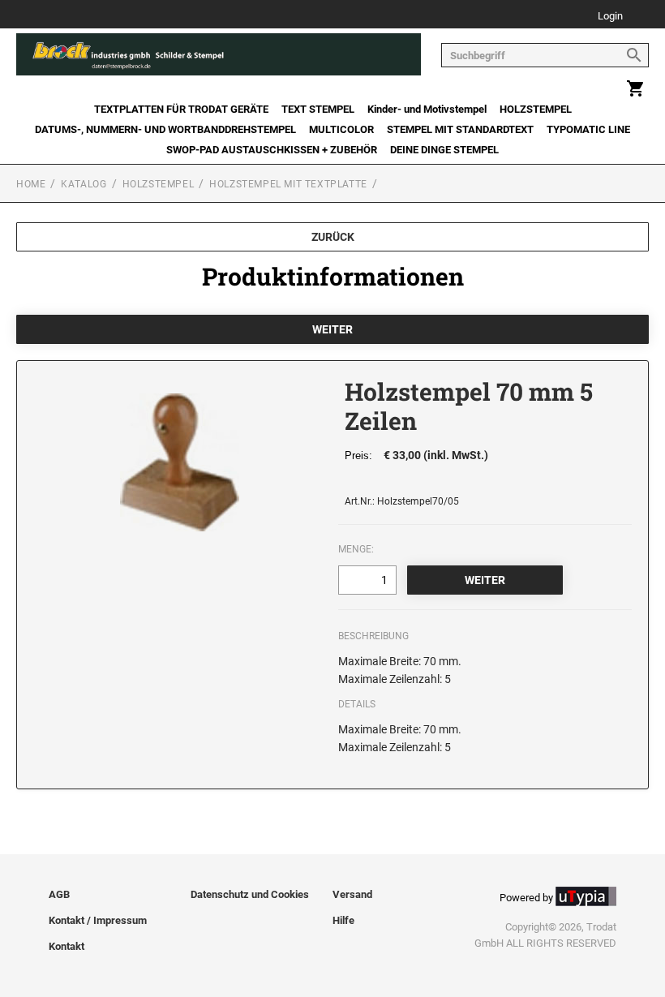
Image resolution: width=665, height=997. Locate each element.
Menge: (356, 549)
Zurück (332, 236)
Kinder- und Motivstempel (427, 109)
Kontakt (66, 946)
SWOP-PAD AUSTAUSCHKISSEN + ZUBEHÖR (271, 150)
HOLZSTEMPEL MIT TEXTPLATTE (288, 184)
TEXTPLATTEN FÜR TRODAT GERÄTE (181, 109)
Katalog (83, 184)
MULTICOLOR (341, 129)
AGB (59, 894)
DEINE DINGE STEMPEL (444, 150)
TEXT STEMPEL (317, 109)
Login (610, 16)
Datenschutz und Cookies (250, 894)
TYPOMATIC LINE (588, 129)
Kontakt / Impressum (98, 920)
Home (30, 184)
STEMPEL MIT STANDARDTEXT (460, 129)
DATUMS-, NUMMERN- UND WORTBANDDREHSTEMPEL (165, 129)
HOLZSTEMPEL (536, 109)
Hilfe (343, 920)
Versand (352, 894)
